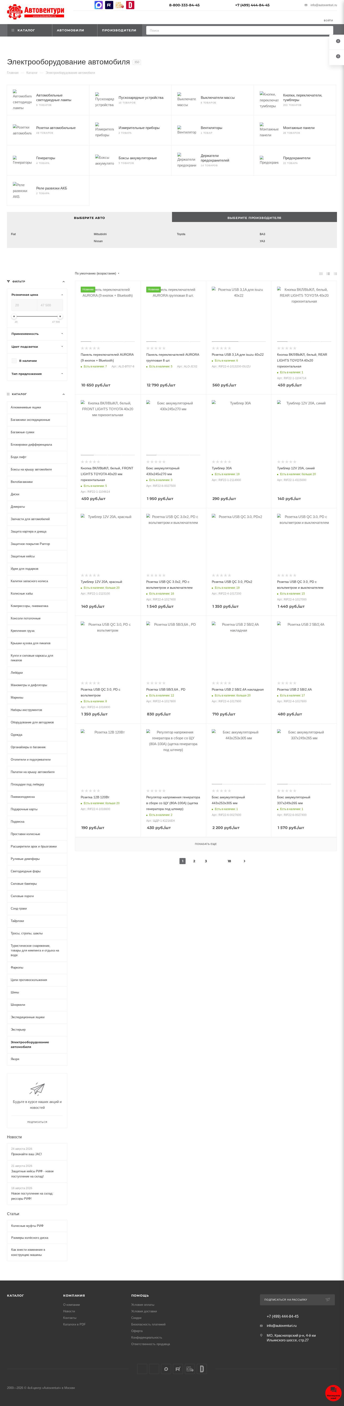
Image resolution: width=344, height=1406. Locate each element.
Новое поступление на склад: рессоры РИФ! (32, 1196)
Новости (14, 1137)
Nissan (98, 241)
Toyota (181, 234)
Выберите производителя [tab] (254, 218)
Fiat (13, 234)
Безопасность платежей (148, 1324)
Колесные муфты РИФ (27, 1226)
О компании (71, 1304)
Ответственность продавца (150, 1344)
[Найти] (328, 30)
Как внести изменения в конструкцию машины (28, 1252)
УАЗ (262, 241)
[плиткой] (321, 274)
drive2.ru (130, 5)
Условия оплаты (142, 1304)
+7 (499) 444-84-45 (252, 5)
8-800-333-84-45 (184, 5)
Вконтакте (77, 5)
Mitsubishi (100, 234)
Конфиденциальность (146, 1337)
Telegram (88, 5)
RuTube (109, 5)
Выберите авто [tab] (89, 218)
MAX (99, 5)
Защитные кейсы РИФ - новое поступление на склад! (32, 1173)
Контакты (69, 1318)
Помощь (140, 1295)
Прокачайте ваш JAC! (26, 1154)
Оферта (137, 1331)
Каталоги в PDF (74, 1324)
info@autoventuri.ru (324, 5)
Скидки (136, 1318)
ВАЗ (262, 234)
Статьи (13, 1214)
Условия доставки (144, 1311)
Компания (74, 1295)
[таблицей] (335, 274)
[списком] (328, 274)
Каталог (15, 1295)
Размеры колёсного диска (29, 1238)
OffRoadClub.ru (120, 5)
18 (229, 861)
